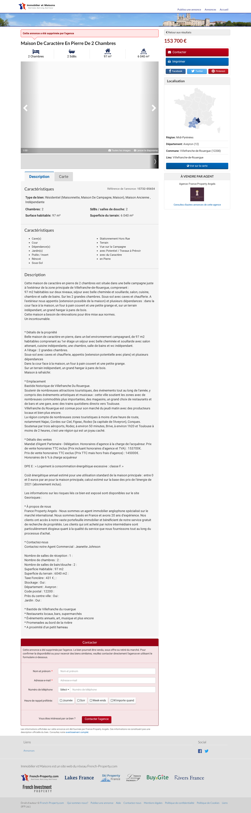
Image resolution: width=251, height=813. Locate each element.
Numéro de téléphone (40, 689)
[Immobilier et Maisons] (36, 6)
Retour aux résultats (179, 32)
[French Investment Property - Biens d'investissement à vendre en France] (39, 787)
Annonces (210, 9)
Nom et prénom (42, 671)
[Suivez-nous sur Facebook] (200, 751)
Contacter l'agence (97, 719)
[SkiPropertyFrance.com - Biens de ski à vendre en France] (112, 775)
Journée (68, 700)
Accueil (224, 9)
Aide (118, 802)
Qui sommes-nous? (77, 802)
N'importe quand (124, 700)
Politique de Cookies (208, 802)
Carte (63, 176)
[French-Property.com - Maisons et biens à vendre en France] (42, 775)
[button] (30, 107)
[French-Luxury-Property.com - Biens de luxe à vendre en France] (135, 775)
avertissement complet (77, 732)
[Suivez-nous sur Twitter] (207, 751)
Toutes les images (121, 150)
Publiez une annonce (189, 9)
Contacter (179, 52)
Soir (82, 700)
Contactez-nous (132, 802)
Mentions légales (153, 802)
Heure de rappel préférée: (38, 700)
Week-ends (99, 700)
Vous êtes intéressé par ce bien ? (57, 718)
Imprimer (178, 61)
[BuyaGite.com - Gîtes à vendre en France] (159, 775)
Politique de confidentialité (179, 802)
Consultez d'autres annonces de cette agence (197, 204)
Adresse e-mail (42, 680)
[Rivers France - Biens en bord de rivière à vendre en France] (191, 775)
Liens (225, 802)
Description (39, 176)
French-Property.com (52, 802)
